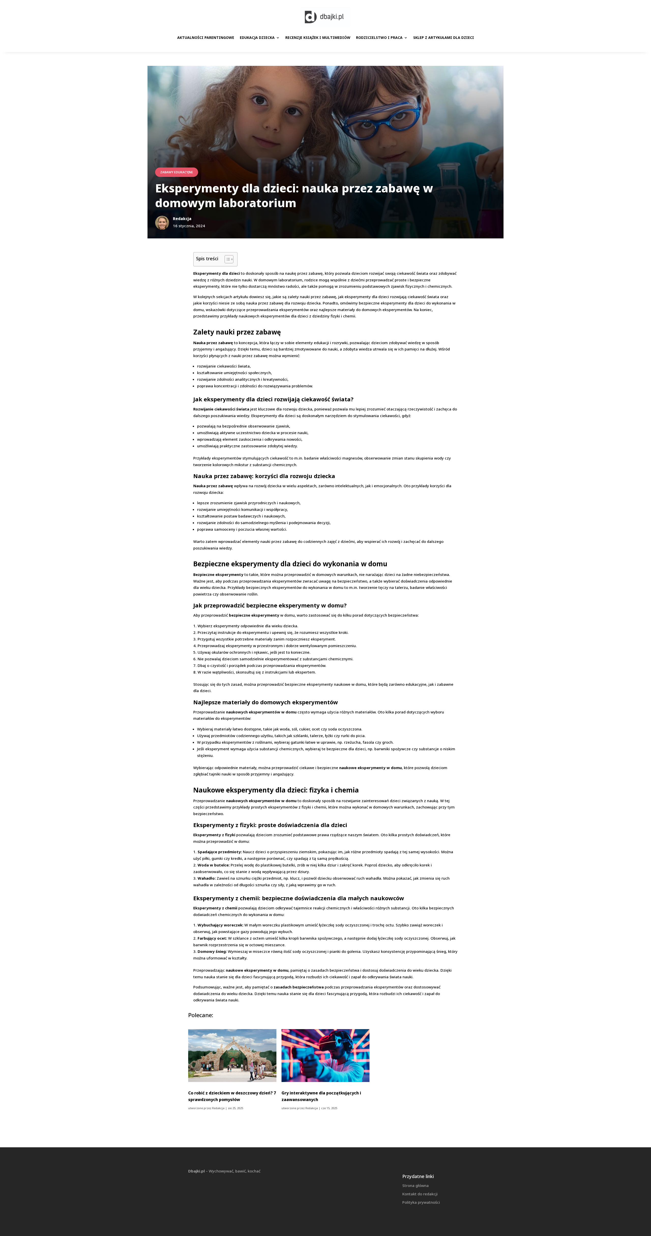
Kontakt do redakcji (420, 1193)
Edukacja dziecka (257, 37)
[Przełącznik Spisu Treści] (226, 259)
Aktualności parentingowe (205, 37)
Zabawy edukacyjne (176, 172)
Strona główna (415, 1185)
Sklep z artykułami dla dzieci (443, 37)
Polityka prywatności (421, 1202)
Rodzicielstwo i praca (379, 37)
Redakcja (218, 1108)
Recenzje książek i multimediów (317, 37)
